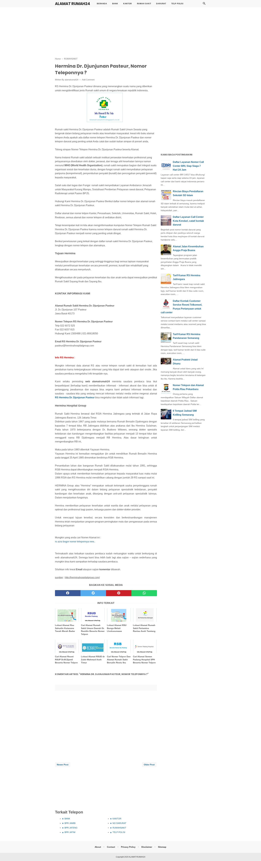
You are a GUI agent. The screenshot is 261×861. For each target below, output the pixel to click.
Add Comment (88, 80)
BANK (115, 4)
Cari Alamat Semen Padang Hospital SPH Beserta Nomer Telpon (144, 659)
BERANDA (102, 4)
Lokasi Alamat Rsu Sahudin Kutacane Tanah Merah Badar (65, 628)
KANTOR (127, 4)
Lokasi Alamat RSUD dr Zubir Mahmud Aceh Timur (93, 659)
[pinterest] (119, 593)
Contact (111, 847)
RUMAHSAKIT (119, 827)
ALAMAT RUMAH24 (72, 3)
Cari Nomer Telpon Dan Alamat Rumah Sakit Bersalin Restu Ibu (119, 659)
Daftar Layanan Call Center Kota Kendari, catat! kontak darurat (188, 221)
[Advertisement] (130, 32)
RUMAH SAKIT (144, 4)
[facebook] (68, 593)
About (98, 847)
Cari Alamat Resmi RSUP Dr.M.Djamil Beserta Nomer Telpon (66, 659)
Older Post (149, 764)
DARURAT (161, 4)
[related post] (67, 615)
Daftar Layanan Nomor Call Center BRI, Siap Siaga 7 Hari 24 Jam (188, 166)
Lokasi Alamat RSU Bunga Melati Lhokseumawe (116, 628)
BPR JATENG (70, 827)
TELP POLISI (177, 4)
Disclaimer (146, 847)
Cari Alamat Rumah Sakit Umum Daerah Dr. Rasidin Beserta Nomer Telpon (93, 629)
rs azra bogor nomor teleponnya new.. (75, 541)
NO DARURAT (119, 823)
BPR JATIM (69, 832)
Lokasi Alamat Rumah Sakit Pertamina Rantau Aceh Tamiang (144, 628)
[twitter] (93, 593)
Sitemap (162, 847)
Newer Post (62, 764)
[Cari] (204, 4)
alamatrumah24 (71, 80)
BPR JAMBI (70, 823)
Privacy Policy (128, 847)
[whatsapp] (144, 593)
